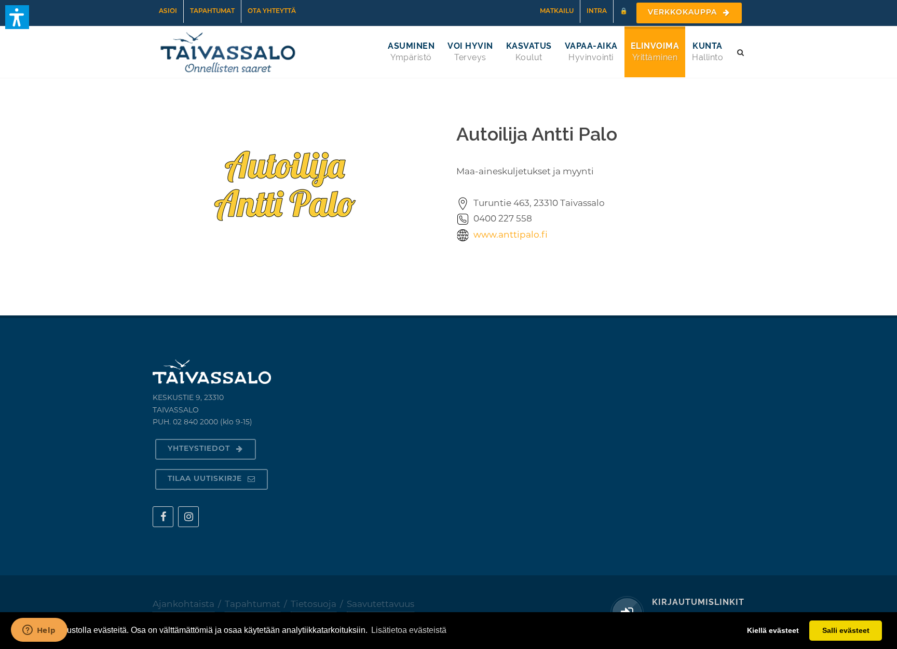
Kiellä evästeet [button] (773, 630)
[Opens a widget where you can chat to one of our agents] (38, 631)
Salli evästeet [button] (845, 630)
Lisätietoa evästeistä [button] (408, 630)
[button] (17, 17)
